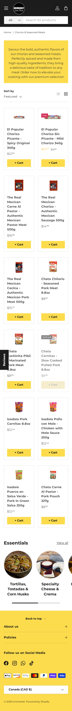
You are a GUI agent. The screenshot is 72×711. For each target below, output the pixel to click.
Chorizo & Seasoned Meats (30, 32)
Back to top (34, 618)
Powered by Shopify (37, 701)
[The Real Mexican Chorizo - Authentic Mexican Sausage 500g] (53, 185)
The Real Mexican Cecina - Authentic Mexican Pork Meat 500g (18, 290)
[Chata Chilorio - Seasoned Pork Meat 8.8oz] (53, 267)
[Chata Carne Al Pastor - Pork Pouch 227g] (53, 475)
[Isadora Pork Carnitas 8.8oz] (19, 407)
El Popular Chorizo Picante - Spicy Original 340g (18, 139)
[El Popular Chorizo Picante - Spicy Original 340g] (19, 117)
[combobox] (36, 20)
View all (62, 543)
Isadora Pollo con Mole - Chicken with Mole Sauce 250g (52, 428)
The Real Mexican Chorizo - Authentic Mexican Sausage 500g (52, 209)
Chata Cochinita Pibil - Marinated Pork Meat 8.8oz (19, 360)
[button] (66, 8)
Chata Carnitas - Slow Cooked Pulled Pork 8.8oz (51, 360)
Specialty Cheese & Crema (50, 589)
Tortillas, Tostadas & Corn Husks (18, 589)
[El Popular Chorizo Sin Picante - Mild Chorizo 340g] (53, 117)
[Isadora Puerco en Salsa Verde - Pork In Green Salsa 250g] (19, 475)
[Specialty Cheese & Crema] (50, 565)
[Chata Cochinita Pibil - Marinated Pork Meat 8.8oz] (19, 339)
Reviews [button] (4, 360)
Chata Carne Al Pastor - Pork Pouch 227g (51, 494)
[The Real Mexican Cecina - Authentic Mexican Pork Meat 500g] (19, 267)
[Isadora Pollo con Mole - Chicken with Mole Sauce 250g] (53, 407)
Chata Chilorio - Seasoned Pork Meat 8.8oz (52, 285)
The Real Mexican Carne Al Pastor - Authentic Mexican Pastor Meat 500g (17, 213)
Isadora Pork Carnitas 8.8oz (18, 421)
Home (7, 32)
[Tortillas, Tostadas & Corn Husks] (18, 565)
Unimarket (18, 701)
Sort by (9, 91)
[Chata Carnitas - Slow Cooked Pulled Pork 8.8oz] (53, 339)
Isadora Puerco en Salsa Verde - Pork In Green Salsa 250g (18, 496)
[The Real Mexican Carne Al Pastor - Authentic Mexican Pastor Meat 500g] (19, 185)
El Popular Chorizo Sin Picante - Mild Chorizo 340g (52, 136)
